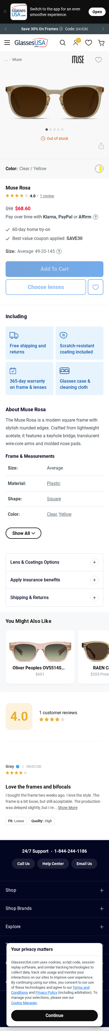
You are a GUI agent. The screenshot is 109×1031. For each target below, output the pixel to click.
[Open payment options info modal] (94, 216)
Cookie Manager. (24, 1003)
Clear (52, 514)
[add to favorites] (95, 287)
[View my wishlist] (88, 42)
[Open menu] (7, 42)
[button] (54, 29)
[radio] (7, 196)
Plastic (53, 483)
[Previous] (5, 29)
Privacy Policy (46, 992)
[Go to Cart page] (101, 42)
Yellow (65, 514)
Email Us (84, 863)
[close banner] (3, 12)
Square (54, 498)
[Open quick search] (62, 42)
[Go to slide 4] (58, 129)
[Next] (103, 29)
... (6, 59)
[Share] (101, 146)
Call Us (23, 863)
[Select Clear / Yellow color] (99, 169)
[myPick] (98, 59)
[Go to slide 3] (54, 129)
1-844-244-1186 (70, 851)
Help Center (53, 863)
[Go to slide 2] (50, 129)
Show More (67, 807)
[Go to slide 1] (47, 129)
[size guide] (58, 251)
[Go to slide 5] (62, 129)
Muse (17, 59)
